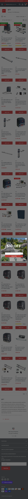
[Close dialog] (26, 239)
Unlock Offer (14, 256)
